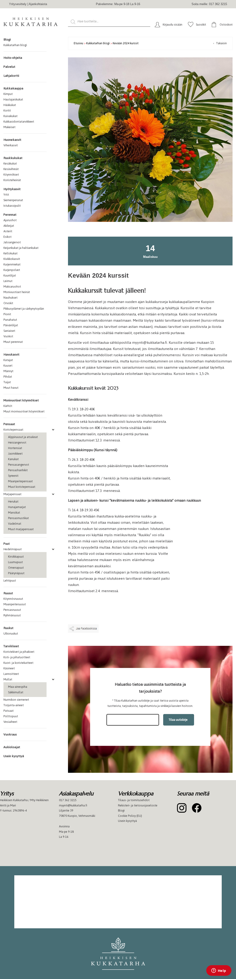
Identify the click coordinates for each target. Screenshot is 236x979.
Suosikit (201, 24)
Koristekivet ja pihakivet (18, 652)
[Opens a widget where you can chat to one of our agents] (218, 971)
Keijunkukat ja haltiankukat (20, 248)
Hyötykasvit (12, 189)
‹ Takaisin (220, 43)
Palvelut (9, 67)
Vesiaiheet (10, 722)
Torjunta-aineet (13, 705)
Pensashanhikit (18, 470)
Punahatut (10, 320)
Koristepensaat (13, 429)
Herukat (13, 501)
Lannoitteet (11, 674)
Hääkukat (9, 105)
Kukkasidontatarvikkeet (18, 121)
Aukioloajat (11, 747)
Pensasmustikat (18, 518)
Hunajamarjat (17, 507)
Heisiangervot (17, 442)
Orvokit (8, 303)
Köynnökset (11, 174)
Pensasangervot (18, 464)
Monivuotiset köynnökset (21, 400)
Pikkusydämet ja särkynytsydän (23, 309)
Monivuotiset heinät (16, 292)
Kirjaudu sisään (172, 24)
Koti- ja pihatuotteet (16, 657)
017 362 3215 (68, 800)
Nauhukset (10, 297)
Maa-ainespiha (17, 687)
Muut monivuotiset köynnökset (23, 411)
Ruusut (8, 593)
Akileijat (8, 226)
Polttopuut (10, 716)
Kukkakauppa (13, 88)
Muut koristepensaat (21, 487)
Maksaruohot (12, 286)
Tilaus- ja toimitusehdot (134, 800)
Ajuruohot (10, 220)
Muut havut (10, 388)
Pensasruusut (12, 610)
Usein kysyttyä (13, 756)
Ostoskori (226, 24)
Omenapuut (16, 567)
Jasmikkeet (15, 453)
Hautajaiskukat (13, 99)
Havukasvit (11, 354)
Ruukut (8, 628)
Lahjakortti (11, 76)
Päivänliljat (10, 325)
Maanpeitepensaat (20, 481)
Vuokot (8, 336)
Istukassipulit (12, 206)
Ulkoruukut (10, 633)
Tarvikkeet (11, 646)
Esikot (7, 237)
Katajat (8, 360)
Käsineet (9, 668)
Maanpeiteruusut (14, 604)
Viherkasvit (10, 145)
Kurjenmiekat (12, 264)
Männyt (8, 371)
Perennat (9, 215)
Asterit (7, 231)
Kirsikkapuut (16, 556)
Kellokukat (10, 253)
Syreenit (13, 476)
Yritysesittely (18, 4)
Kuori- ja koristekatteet (18, 663)
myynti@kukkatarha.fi (73, 805)
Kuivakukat (10, 116)
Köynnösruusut (13, 599)
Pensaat (9, 424)
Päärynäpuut (16, 573)
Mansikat (14, 512)
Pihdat (7, 376)
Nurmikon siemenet (16, 700)
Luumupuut (15, 562)
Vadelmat (14, 523)
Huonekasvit (12, 140)
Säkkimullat (15, 692)
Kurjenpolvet (11, 270)
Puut (6, 544)
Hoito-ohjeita (12, 58)
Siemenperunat (13, 200)
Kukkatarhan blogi (15, 45)
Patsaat (8, 711)
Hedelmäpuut (12, 549)
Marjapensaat (12, 494)
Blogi (7, 39)
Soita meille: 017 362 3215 (209, 4)
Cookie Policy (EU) (130, 816)
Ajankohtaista (38, 4)
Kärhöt (7, 406)
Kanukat (13, 459)
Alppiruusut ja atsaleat (23, 437)
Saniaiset (9, 331)
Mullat (7, 679)
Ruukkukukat (12, 158)
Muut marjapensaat (21, 529)
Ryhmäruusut (12, 615)
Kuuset (7, 365)
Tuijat (7, 382)
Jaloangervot (12, 242)
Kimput (8, 94)
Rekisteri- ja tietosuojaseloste (137, 805)
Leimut (7, 281)
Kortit (7, 110)
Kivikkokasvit (11, 259)
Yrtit (6, 194)
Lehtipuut (9, 580)
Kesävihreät (11, 169)
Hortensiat (15, 448)
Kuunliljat (9, 275)
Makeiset (9, 127)
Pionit (7, 314)
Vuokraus (10, 734)
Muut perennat (13, 342)
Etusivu (78, 43)
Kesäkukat (10, 163)
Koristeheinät (12, 180)
